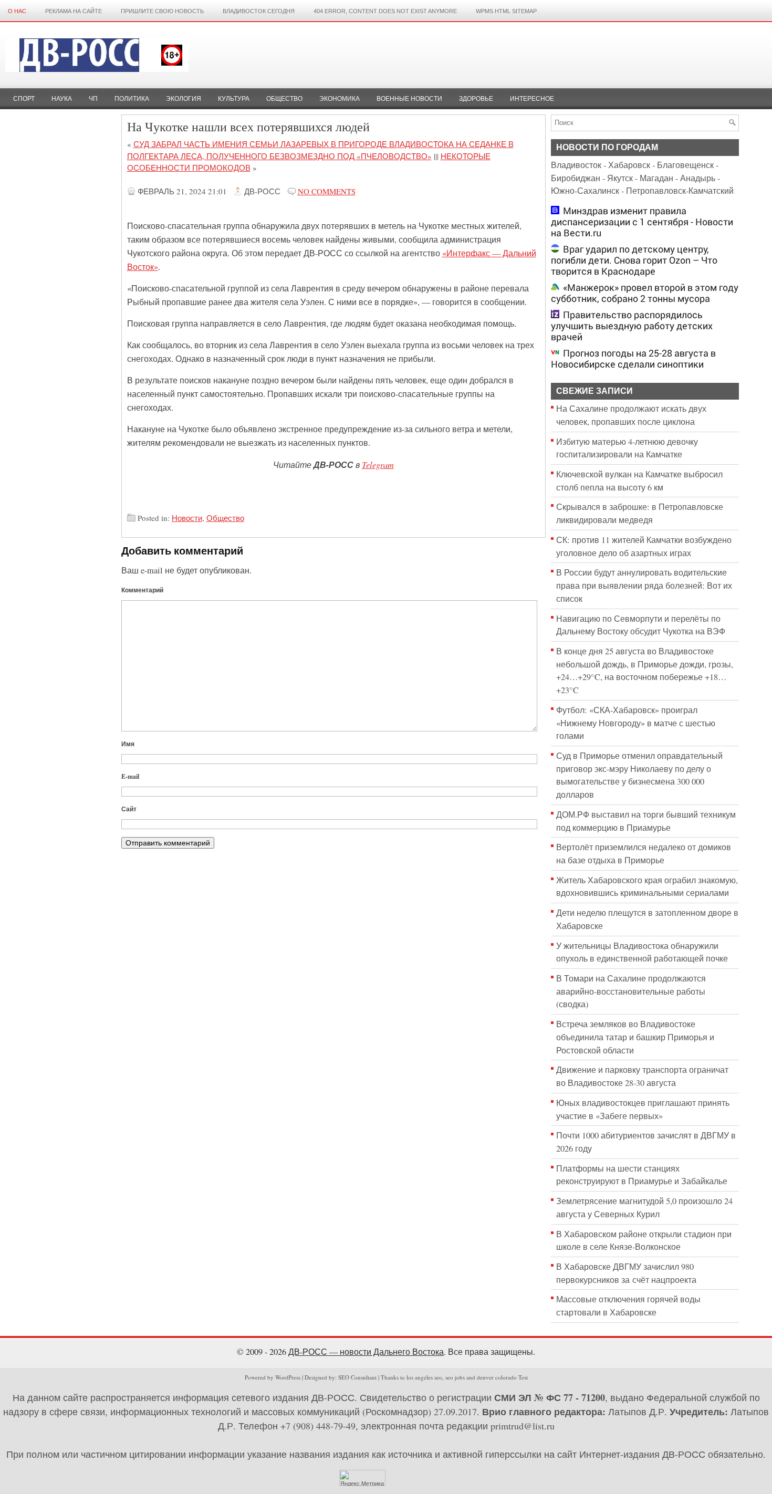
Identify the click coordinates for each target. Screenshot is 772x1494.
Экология (183, 98)
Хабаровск (629, 165)
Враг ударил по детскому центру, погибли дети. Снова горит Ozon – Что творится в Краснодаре (634, 260)
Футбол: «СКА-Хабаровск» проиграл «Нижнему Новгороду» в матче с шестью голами (635, 722)
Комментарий (142, 590)
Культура (233, 98)
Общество (284, 98)
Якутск (620, 178)
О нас (17, 11)
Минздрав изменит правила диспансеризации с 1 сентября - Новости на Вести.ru (642, 221)
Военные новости (409, 98)
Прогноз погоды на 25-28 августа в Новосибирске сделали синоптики (633, 359)
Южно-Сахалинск (585, 190)
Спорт (24, 98)
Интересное (532, 98)
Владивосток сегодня (259, 11)
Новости (187, 518)
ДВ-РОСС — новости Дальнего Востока (366, 1351)
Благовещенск (685, 165)
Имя (127, 743)
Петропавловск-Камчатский (680, 190)
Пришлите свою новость (162, 11)
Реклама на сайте (73, 11)
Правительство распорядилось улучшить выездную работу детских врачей (632, 325)
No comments (327, 191)
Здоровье (476, 98)
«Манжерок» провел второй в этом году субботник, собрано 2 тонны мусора (644, 293)
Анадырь (697, 178)
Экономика (339, 98)
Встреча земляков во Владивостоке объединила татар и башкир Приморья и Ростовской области (635, 1037)
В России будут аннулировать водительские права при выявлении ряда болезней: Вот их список (644, 585)
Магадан (656, 178)
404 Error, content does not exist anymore (385, 11)
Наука (61, 98)
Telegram (378, 464)
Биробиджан (575, 178)
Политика (131, 98)
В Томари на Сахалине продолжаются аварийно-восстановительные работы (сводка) (631, 991)
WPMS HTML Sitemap (506, 11)
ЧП (93, 98)
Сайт (129, 809)
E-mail (130, 776)
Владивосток (576, 165)
